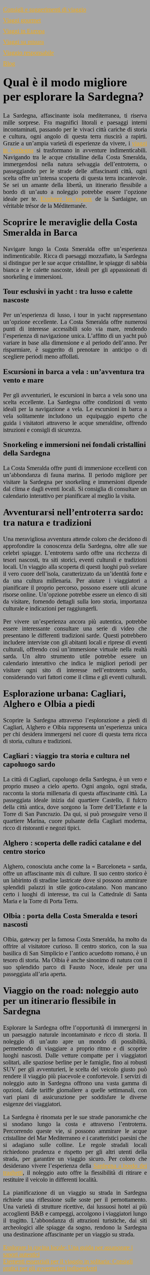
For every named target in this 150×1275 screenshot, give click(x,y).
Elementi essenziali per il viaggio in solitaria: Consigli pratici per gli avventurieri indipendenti (68, 1265)
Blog (9, 63)
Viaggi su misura (23, 42)
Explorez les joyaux (66, 199)
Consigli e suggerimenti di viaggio (44, 9)
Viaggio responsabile (28, 52)
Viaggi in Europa (24, 31)
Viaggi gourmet (22, 20)
